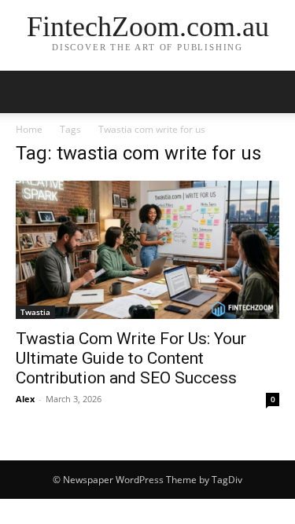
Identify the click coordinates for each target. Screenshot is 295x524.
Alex (25, 399)
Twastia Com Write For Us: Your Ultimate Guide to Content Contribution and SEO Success (131, 358)
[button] (27, 92)
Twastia (35, 311)
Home (29, 129)
